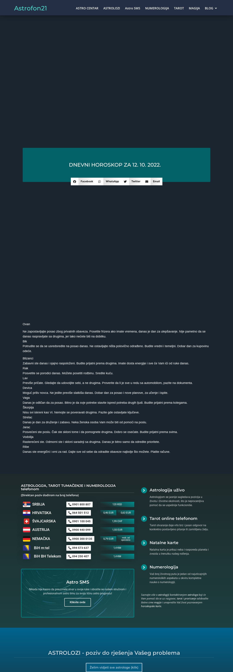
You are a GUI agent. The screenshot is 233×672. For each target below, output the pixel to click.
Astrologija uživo (167, 490)
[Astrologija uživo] (144, 490)
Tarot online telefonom (173, 518)
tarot (179, 598)
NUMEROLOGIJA (157, 8)
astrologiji (163, 594)
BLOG (209, 8)
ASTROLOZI (111, 8)
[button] (83, 181)
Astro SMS (132, 8)
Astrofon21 (30, 8)
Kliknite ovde (77, 602)
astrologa (193, 594)
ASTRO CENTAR (87, 8)
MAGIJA (194, 8)
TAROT (179, 8)
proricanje (190, 598)
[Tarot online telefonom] (144, 519)
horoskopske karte (151, 606)
